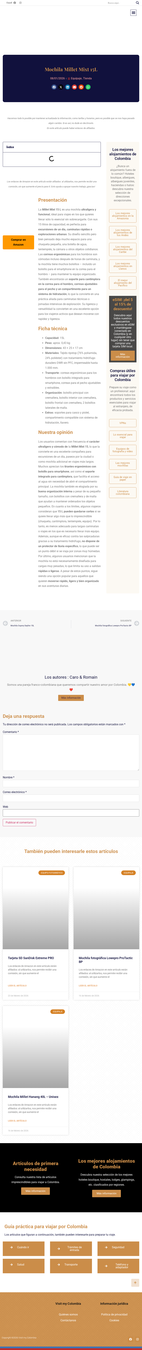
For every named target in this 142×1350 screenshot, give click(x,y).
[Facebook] (14, 2)
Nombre (8, 777)
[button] (133, 13)
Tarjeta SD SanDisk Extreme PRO (31, 958)
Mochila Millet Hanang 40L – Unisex (33, 1097)
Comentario (11, 732)
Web (5, 806)
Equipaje (76, 78)
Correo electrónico (15, 792)
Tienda (87, 78)
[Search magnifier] (137, 2)
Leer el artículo (17, 986)
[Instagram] (20, 2)
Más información (123, 355)
